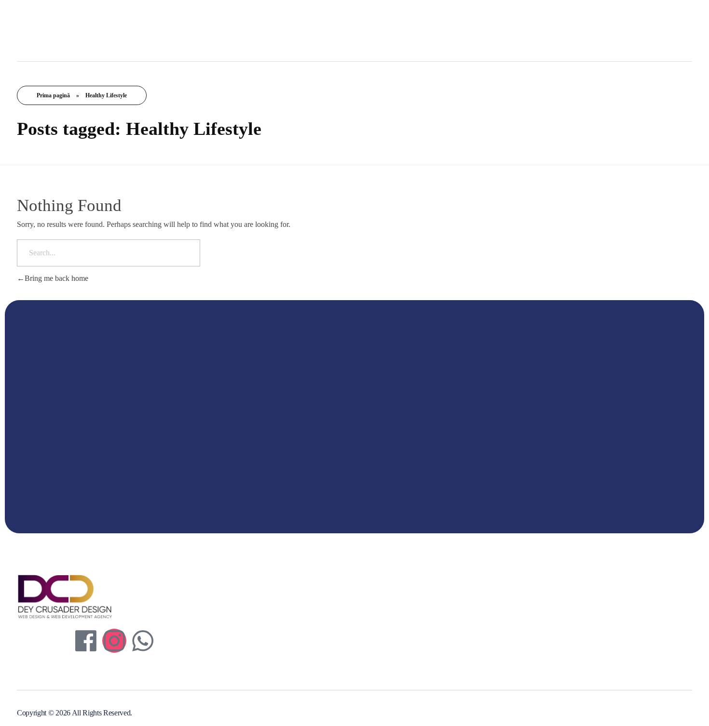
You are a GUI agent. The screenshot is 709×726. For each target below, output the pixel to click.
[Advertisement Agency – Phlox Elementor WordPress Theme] (84, 29)
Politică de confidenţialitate (299, 602)
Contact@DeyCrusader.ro (514, 616)
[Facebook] (86, 641)
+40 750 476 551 (501, 600)
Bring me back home (56, 278)
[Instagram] (114, 641)
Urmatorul (603, 477)
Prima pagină (53, 95)
